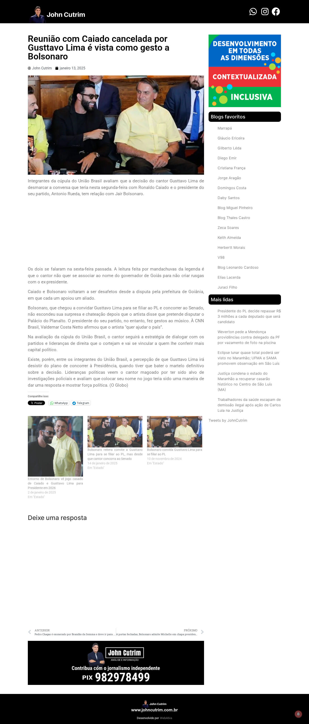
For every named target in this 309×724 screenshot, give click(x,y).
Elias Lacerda (229, 277)
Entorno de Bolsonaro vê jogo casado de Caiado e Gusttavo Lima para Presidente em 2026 (55, 483)
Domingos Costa (232, 188)
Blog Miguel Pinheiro (235, 207)
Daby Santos (229, 197)
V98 (221, 257)
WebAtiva (166, 718)
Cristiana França (231, 168)
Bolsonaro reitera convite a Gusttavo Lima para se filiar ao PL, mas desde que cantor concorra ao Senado (115, 454)
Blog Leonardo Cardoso (238, 267)
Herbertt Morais (231, 247)
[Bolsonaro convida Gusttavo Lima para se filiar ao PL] (174, 431)
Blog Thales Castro (234, 217)
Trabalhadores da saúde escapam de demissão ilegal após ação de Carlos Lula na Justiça (249, 405)
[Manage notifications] (298, 714)
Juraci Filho (227, 287)
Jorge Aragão (229, 178)
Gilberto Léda (229, 148)
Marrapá (225, 128)
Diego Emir (227, 158)
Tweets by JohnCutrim (228, 420)
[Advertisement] (116, 232)
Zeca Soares (228, 227)
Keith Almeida (229, 237)
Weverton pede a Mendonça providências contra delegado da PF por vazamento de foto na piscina (249, 337)
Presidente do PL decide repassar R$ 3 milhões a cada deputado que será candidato (249, 316)
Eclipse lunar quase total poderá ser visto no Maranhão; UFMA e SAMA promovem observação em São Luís (248, 358)
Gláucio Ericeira (231, 138)
